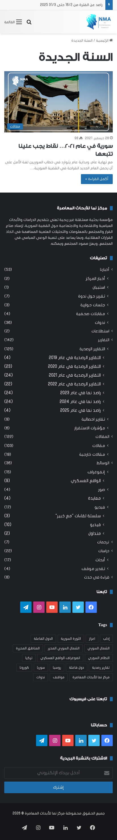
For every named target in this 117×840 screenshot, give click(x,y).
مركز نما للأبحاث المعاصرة (91, 677)
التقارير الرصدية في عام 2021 (75, 375)
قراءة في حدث (96, 577)
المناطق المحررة (28, 648)
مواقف (58, 677)
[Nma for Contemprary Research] (98, 21)
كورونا (24, 667)
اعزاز (92, 638)
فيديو (100, 507)
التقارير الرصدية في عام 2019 (75, 357)
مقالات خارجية (92, 454)
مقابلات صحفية (90, 314)
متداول (94, 533)
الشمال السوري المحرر (64, 648)
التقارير (103, 340)
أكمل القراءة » (96, 179)
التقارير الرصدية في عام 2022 (74, 384)
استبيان (99, 287)
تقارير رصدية (101, 667)
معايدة (94, 498)
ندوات (100, 322)
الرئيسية (102, 41)
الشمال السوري (98, 648)
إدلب (106, 638)
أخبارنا (104, 270)
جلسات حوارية (92, 305)
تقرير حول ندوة (91, 296)
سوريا (41, 667)
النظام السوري (99, 658)
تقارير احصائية (93, 419)
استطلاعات (100, 331)
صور (101, 489)
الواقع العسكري (86, 480)
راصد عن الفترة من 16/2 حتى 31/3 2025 (71, 5)
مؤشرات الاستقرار (89, 428)
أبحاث (100, 560)
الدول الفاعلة (43, 638)
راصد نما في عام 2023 (80, 393)
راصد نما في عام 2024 (80, 401)
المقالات (102, 437)
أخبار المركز (95, 279)
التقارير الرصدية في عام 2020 (74, 366)
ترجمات (103, 542)
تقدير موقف (93, 569)
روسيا (57, 667)
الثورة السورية (71, 638)
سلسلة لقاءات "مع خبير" (78, 516)
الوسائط (102, 463)
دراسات (103, 551)
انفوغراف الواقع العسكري (60, 658)
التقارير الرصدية (92, 349)
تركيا (28, 658)
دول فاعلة (76, 667)
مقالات (98, 446)
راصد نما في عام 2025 (80, 410)
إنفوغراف (96, 472)
